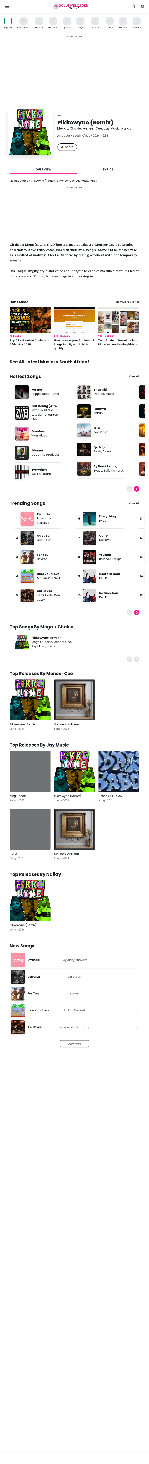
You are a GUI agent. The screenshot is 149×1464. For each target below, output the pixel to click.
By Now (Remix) (106, 466)
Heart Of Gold (109, 574)
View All (134, 376)
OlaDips (115, 559)
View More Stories (127, 302)
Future (46, 474)
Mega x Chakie (69, 128)
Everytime (39, 470)
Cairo (103, 535)
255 (34, 419)
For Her (36, 390)
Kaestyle (105, 540)
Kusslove (43, 523)
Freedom (38, 431)
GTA (97, 428)
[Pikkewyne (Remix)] (30, 700)
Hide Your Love (48, 574)
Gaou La (43, 535)
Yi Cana (105, 555)
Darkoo (99, 394)
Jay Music (112, 128)
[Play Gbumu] (22, 453)
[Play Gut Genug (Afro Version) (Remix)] (22, 413)
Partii (13, 854)
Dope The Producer (45, 455)
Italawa (100, 409)
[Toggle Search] (133, 6)
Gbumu (37, 450)
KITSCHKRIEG (40, 410)
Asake (109, 394)
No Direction (108, 593)
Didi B (41, 540)
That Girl (100, 390)
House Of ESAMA (110, 796)
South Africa (81, 136)
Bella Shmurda (114, 470)
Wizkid (35, 474)
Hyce (102, 521)
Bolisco (104, 559)
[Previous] (129, 489)
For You (42, 555)
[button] (142, 6)
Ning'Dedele (18, 796)
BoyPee (42, 559)
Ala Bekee (44, 591)
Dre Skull (54, 578)
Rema (55, 394)
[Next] (136, 489)
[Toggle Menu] (7, 6)
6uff (48, 540)
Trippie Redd (40, 394)
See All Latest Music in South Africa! (49, 362)
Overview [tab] (43, 169)
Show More (74, 1044)
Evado (98, 470)
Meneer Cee (92, 128)
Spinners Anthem (66, 724)
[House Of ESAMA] (118, 771)
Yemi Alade (39, 435)
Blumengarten (47, 415)
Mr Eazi (42, 578)
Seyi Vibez (101, 432)
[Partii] (30, 829)
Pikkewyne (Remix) (46, 638)
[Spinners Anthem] (74, 700)
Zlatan (98, 413)
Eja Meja (100, 447)
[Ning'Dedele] (30, 771)
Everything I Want (108, 518)
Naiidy (126, 128)
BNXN (97, 451)
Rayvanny (44, 518)
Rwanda (43, 514)
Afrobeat (63, 136)
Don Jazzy (82, 1027)
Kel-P (103, 578)
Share (69, 147)
